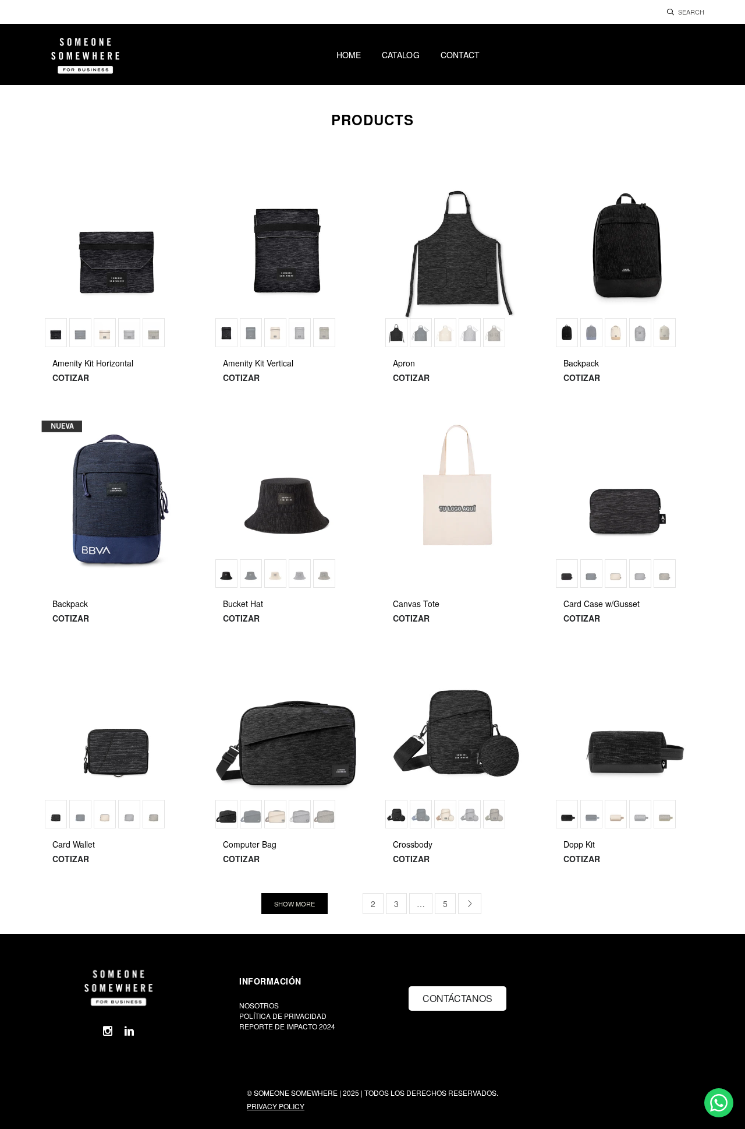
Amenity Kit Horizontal (92, 363)
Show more (294, 903)
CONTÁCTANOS (457, 998)
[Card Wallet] (117, 742)
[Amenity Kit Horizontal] (117, 261)
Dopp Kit (579, 844)
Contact (460, 55)
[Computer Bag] (287, 742)
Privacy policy (275, 1106)
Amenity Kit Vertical (258, 363)
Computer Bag (249, 844)
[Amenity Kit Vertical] (287, 261)
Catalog (401, 55)
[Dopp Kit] (628, 742)
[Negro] (56, 332)
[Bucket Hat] (287, 501)
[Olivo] (154, 332)
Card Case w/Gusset (601, 603)
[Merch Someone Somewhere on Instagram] (108, 1031)
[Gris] (129, 332)
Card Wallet (73, 844)
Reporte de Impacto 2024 (287, 1026)
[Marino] (80, 332)
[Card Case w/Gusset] (628, 501)
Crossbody (412, 844)
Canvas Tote (416, 603)
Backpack (581, 363)
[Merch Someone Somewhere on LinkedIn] (129, 1031)
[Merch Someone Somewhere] (117, 986)
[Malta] (105, 332)
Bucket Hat (243, 603)
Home (348, 55)
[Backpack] (628, 261)
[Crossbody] (457, 742)
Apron (404, 363)
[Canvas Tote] (457, 501)
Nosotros (259, 1005)
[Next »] (469, 903)
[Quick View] (177, 185)
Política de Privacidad (283, 1016)
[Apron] (457, 261)
